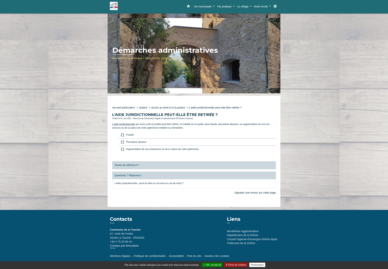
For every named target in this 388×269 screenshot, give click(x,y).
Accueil (117, 58)
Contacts (121, 219)
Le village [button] (243, 6)
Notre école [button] (261, 6)
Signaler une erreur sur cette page (255, 192)
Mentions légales (120, 256)
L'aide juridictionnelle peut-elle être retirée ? (215, 107)
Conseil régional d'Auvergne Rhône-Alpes (252, 239)
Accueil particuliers (124, 107)
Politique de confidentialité (149, 256)
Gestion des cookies (217, 256)
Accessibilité (176, 256)
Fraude (127, 135)
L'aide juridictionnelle (123, 124)
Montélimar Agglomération (243, 231)
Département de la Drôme (242, 235)
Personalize (257, 265)
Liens (233, 219)
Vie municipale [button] (203, 6)
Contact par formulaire (124, 245)
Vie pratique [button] (224, 6)
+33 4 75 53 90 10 (121, 241)
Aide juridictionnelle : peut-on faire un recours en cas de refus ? (150, 183)
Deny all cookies (237, 265)
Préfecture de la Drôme (241, 243)
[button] (188, 6)
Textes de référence (126, 165)
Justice (143, 107)
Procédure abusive (133, 142)
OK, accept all (213, 265)
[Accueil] (129, 6)
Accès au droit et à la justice (168, 107)
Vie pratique (134, 58)
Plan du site (194, 256)
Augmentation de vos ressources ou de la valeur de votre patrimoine (160, 149)
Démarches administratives (163, 58)
